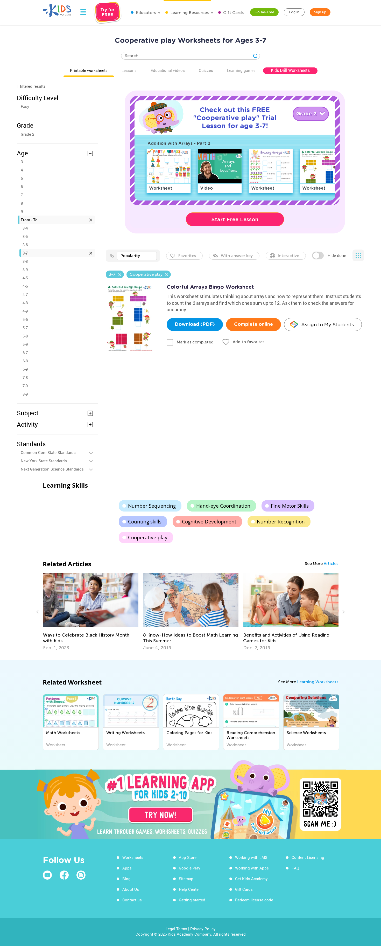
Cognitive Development (209, 521)
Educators (145, 12)
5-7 (25, 327)
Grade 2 (27, 134)
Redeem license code (254, 899)
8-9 (25, 394)
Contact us (132, 899)
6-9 (25, 369)
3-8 (25, 261)
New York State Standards (44, 460)
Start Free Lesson (234, 219)
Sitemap (186, 878)
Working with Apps (252, 868)
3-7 (25, 253)
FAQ (295, 868)
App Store (187, 857)
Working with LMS (251, 857)
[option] (90, 612)
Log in (294, 12)
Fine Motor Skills (290, 505)
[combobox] (137, 256)
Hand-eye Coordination (223, 505)
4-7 (25, 294)
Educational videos (168, 70)
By (111, 255)
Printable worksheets (89, 70)
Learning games (241, 70)
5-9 (25, 344)
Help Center (189, 889)
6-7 (25, 352)
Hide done (337, 255)
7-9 (25, 385)
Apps (127, 868)
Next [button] (342, 611)
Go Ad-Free (264, 12)
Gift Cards (233, 12)
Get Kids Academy (251, 878)
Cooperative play (147, 537)
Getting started (192, 899)
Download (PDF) (195, 324)
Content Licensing (308, 857)
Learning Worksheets (317, 681)
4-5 (25, 277)
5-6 (25, 319)
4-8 (25, 302)
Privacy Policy (203, 928)
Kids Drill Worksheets (290, 70)
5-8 (25, 336)
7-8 (25, 377)
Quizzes (206, 70)
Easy (25, 106)
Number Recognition (281, 521)
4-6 (25, 286)
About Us (130, 889)
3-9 (25, 269)
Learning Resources (189, 12)
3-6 (25, 244)
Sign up (320, 12)
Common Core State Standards (48, 452)
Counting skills (144, 521)
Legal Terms (176, 928)
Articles (331, 563)
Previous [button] (38, 611)
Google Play (189, 868)
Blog (126, 878)
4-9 (25, 311)
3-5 (25, 236)
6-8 (25, 360)
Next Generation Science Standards (52, 469)
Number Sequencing (152, 505)
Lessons (129, 70)
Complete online (253, 324)
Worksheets (132, 857)
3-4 (25, 228)
